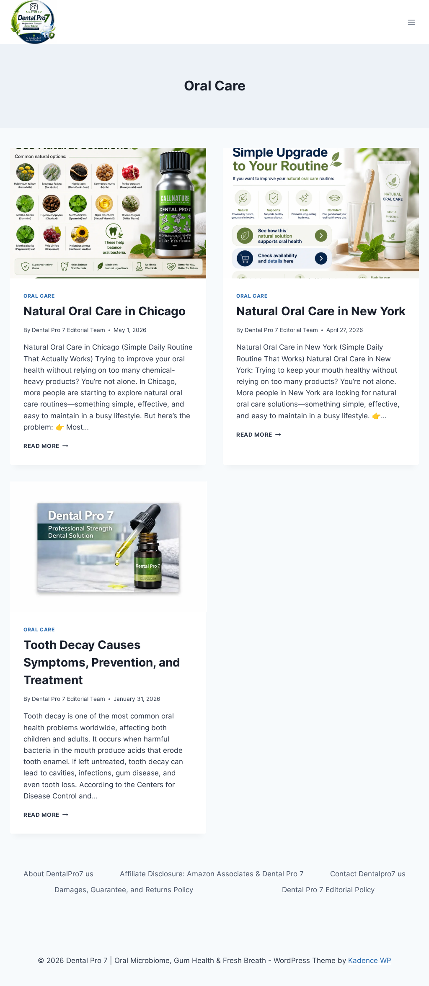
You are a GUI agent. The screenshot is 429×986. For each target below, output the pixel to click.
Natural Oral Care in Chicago (104, 311)
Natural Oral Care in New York (321, 311)
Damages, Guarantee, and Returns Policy (123, 890)
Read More (45, 446)
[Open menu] (411, 21)
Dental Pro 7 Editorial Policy (328, 890)
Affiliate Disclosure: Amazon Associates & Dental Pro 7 (212, 874)
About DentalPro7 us (58, 874)
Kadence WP (369, 960)
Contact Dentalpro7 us (368, 874)
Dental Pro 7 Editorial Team (68, 330)
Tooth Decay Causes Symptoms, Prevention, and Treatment (101, 662)
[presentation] (108, 213)
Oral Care (38, 296)
